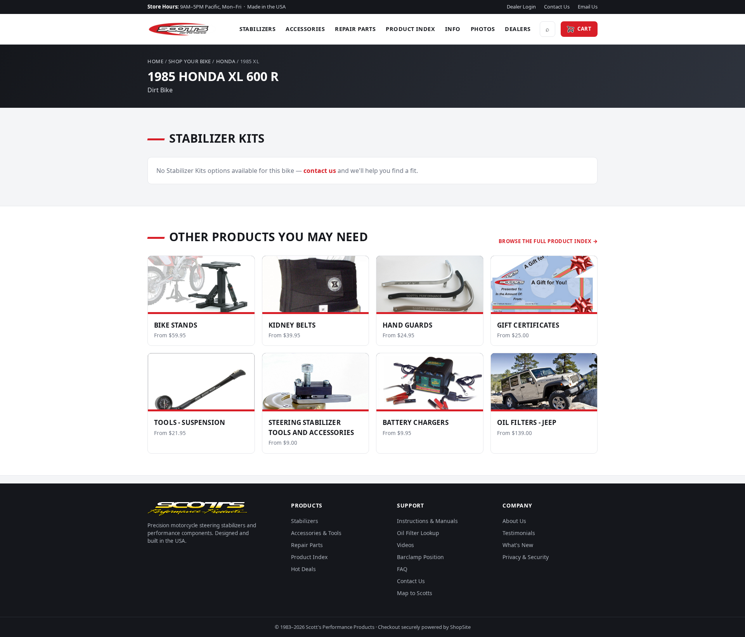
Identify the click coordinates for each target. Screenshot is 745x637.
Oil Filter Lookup (418, 533)
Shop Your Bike (189, 61)
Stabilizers (257, 29)
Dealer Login (521, 6)
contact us (319, 170)
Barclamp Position (420, 557)
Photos (483, 29)
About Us (514, 521)
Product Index (410, 29)
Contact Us (557, 6)
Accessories (305, 29)
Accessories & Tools (316, 533)
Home (155, 61)
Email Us (588, 6)
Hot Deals (303, 569)
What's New (517, 545)
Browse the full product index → (548, 241)
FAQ (402, 569)
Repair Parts (355, 29)
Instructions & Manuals (427, 521)
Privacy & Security (525, 557)
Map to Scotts (414, 593)
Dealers (517, 29)
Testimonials (518, 533)
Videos (405, 545)
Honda (226, 61)
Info (453, 29)
